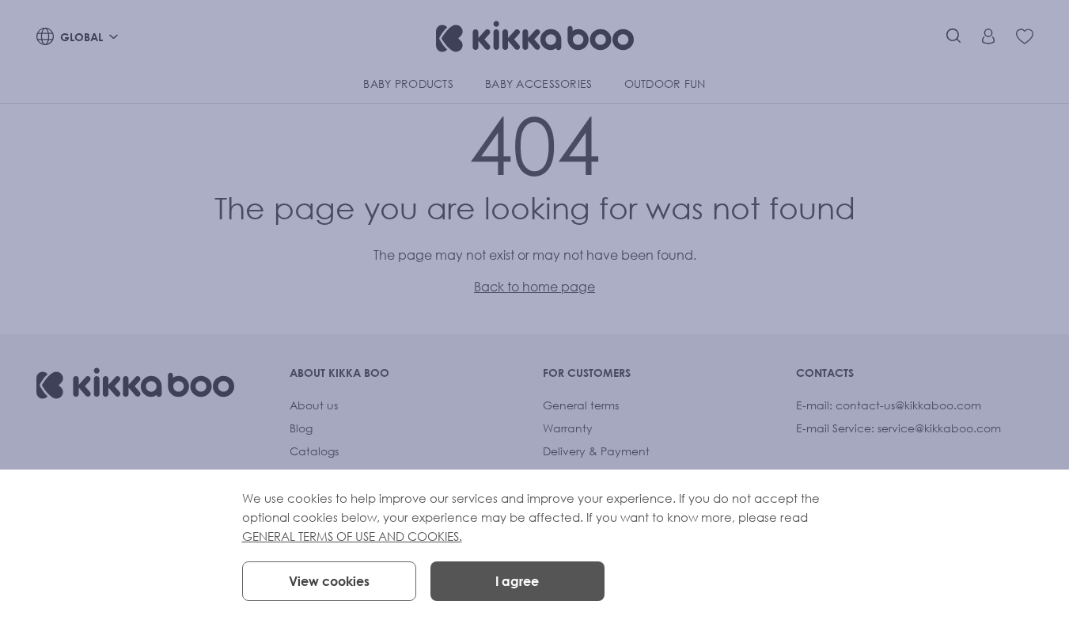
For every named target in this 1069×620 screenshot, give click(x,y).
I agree (517, 581)
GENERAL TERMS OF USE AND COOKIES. (352, 536)
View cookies (329, 581)
